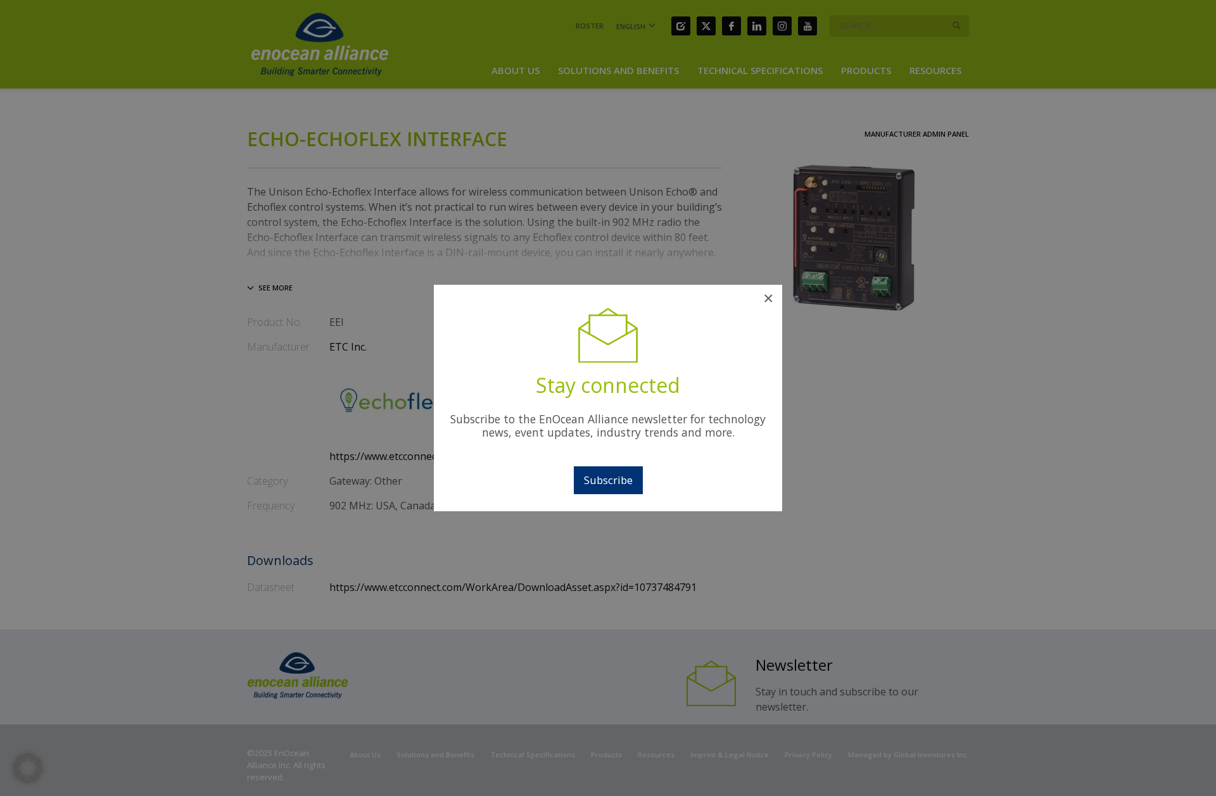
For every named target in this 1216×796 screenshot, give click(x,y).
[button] (28, 768)
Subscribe (608, 480)
